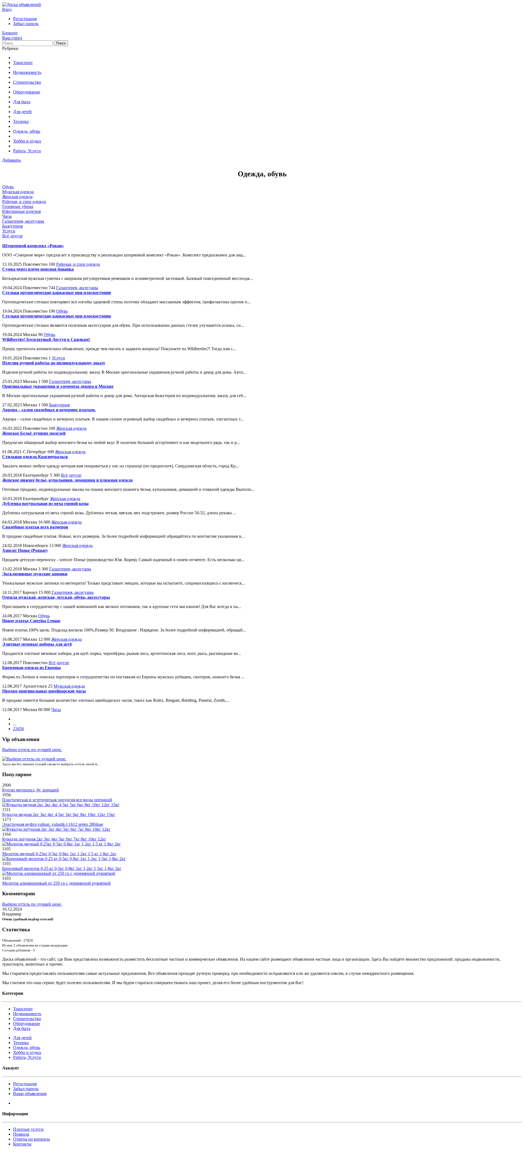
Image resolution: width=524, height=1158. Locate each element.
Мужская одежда (18, 191)
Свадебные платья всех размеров (35, 527)
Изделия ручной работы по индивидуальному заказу (53, 363)
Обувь (8, 187)
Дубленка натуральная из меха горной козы (45, 503)
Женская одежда (17, 196)
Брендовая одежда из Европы (31, 667)
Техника (21, 121)
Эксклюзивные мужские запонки (34, 574)
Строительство (27, 82)
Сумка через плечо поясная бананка (38, 269)
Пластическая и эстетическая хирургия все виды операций (57, 799)
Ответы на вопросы (31, 1139)
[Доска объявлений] (21, 4)
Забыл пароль (25, 23)
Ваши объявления (29, 1093)
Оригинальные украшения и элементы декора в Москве (58, 386)
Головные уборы (17, 206)
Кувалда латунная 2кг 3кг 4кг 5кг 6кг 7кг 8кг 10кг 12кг (54, 839)
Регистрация (25, 18)
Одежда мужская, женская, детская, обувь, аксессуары (56, 597)
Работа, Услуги (27, 151)
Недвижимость (27, 72)
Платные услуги (28, 1129)
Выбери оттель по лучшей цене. (32, 749)
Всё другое (12, 236)
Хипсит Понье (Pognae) (24, 550)
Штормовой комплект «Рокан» (33, 245)
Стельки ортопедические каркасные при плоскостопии (56, 292)
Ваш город (12, 37)
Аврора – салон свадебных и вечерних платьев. (49, 409)
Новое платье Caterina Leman (31, 620)
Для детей (22, 111)
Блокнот (10, 33)
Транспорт (23, 62)
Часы (7, 216)
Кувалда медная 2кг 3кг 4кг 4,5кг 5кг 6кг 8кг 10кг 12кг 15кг (58, 814)
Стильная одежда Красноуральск (35, 456)
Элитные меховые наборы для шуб (37, 644)
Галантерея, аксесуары (23, 221)
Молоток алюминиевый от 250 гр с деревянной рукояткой (56, 883)
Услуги (8, 231)
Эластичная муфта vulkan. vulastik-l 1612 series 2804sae (52, 824)
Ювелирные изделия (21, 211)
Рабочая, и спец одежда (24, 201)
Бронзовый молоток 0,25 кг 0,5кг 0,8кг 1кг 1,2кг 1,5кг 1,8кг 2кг (61, 868)
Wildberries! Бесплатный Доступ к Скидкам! (46, 339)
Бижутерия (12, 226)
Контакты (22, 1144)
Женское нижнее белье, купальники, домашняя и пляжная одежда (67, 480)
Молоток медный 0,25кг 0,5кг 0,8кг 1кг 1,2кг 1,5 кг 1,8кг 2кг (59, 853)
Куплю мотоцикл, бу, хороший (30, 790)
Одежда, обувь (26, 131)
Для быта (21, 101)
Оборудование (26, 92)
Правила (21, 1134)
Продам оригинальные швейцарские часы (44, 691)
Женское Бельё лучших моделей (34, 433)
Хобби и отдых (27, 141)
